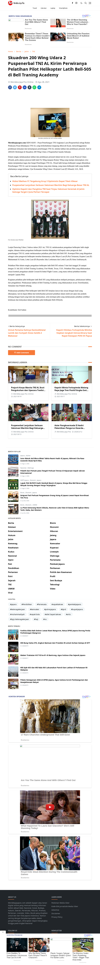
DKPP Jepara (24, 480)
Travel (35, 8)
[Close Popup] (3, 932)
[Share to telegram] (39, 87)
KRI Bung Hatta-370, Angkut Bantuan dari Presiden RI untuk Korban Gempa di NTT (55, 643)
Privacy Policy (56, 917)
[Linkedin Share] (25, 87)
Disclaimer (55, 913)
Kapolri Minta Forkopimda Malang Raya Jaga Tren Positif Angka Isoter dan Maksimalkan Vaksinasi (72, 390)
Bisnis (22, 493)
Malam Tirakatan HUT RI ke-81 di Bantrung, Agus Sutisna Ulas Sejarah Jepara (52, 655)
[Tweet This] (15, 87)
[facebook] (72, 3)
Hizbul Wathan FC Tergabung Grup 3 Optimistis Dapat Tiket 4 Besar (45, 181)
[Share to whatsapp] (34, 87)
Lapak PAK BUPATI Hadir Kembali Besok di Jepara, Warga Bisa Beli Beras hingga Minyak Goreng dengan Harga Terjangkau (53, 484)
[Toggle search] (85, 3)
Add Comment (23, 352)
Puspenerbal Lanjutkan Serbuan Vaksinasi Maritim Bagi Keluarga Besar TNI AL (50, 185)
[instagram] (76, 3)
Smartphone (63, 8)
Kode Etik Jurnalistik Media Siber (64, 906)
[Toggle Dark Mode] (81, 3)
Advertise (55, 910)
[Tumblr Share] (29, 87)
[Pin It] (20, 87)
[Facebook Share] (10, 87)
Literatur (44, 8)
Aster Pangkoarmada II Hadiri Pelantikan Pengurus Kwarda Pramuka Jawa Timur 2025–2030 (70, 428)
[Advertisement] (52, 98)
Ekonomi (33, 480)
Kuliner (28, 456)
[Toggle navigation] (90, 3)
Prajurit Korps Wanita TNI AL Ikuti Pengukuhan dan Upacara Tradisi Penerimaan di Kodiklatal (27, 390)
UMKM (34, 505)
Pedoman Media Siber (60, 903)
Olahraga (30, 468)
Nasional (23, 468)
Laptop (52, 8)
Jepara (22, 456)
